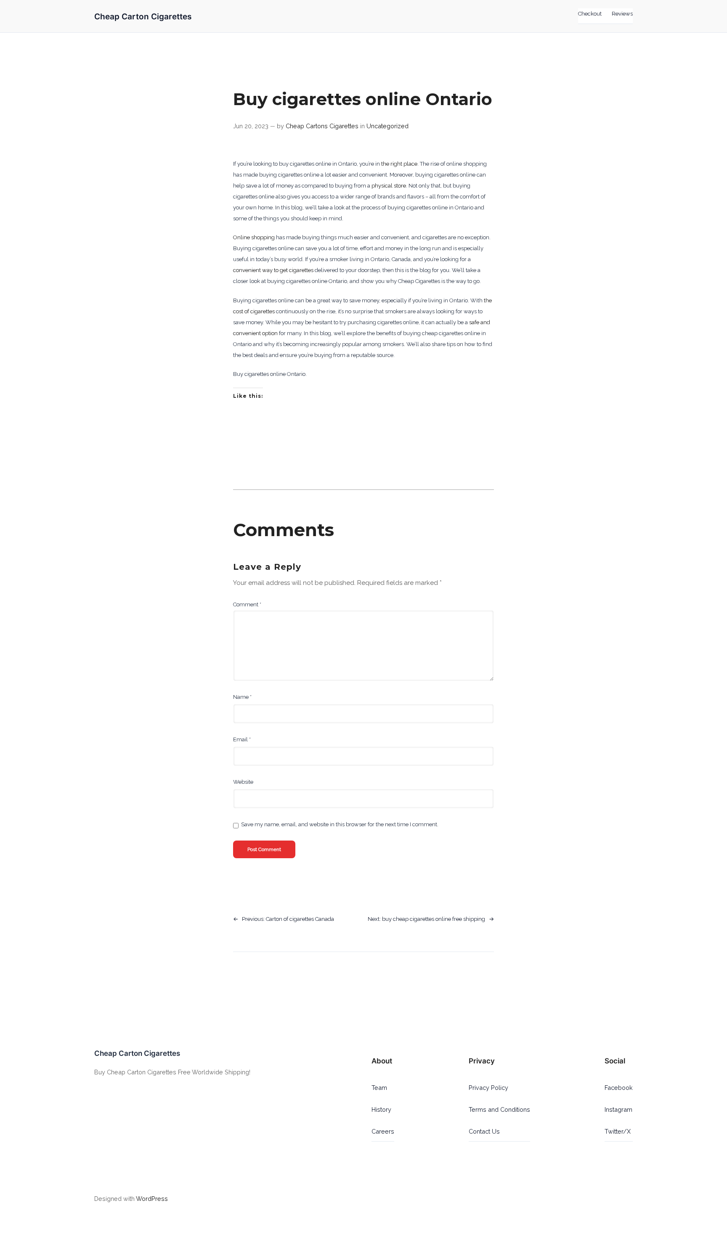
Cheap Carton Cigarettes (142, 16)
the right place (399, 164)
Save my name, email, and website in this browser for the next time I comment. (339, 824)
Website (243, 782)
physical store (388, 185)
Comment (247, 604)
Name (242, 697)
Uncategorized (387, 126)
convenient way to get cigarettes (273, 270)
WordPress (152, 1198)
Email (242, 739)
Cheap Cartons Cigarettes (322, 126)
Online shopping (254, 237)
